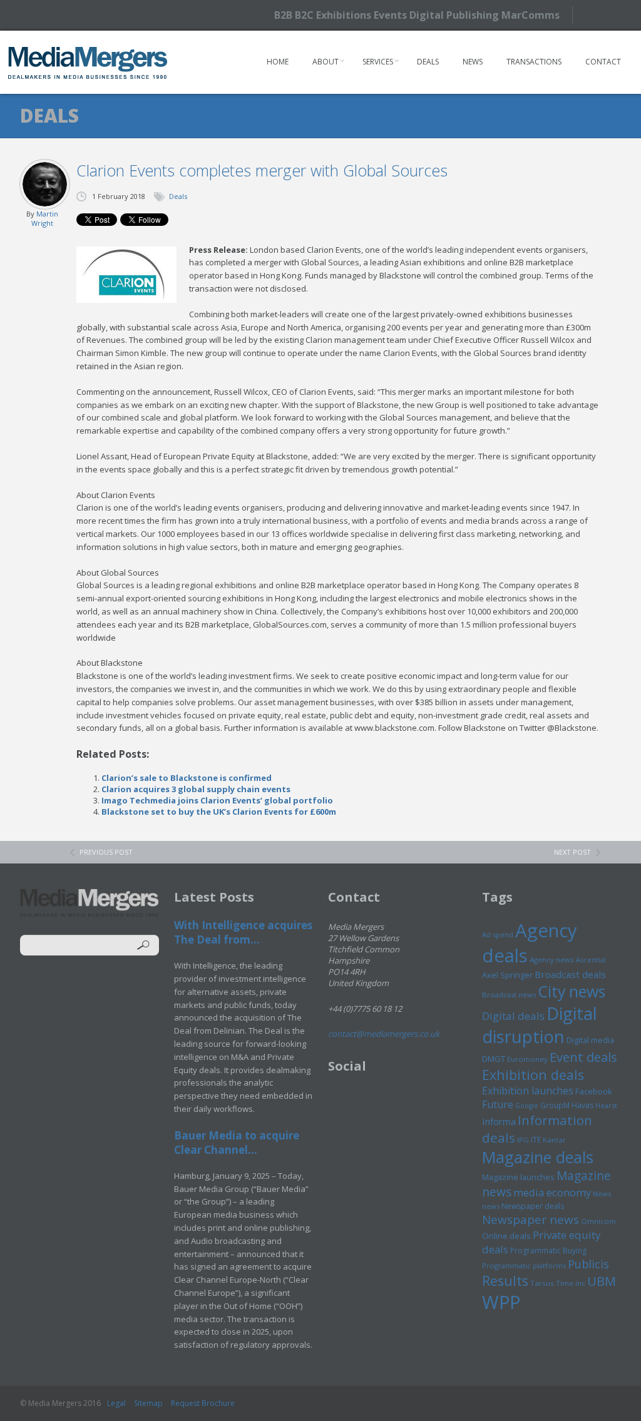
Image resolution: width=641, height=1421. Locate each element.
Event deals (583, 1057)
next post (572, 852)
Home (278, 61)
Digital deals (513, 1016)
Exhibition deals (533, 1075)
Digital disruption (539, 1025)
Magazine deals (537, 1157)
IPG (523, 1139)
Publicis (588, 1263)
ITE (536, 1139)
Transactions (534, 61)
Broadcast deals (570, 974)
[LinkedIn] (617, 14)
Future (497, 1104)
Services (377, 61)
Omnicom (598, 1221)
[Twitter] (596, 15)
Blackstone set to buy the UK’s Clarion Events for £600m (218, 811)
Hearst (606, 1105)
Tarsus (542, 1283)
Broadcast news (509, 994)
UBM (601, 1281)
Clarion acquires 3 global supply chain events (195, 789)
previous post (106, 852)
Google (526, 1105)
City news (571, 991)
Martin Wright (44, 218)
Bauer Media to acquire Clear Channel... (236, 1142)
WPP (501, 1302)
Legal (116, 1403)
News (473, 61)
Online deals (506, 1235)
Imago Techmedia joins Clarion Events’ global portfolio (217, 800)
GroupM (555, 1105)
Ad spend (497, 934)
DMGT (493, 1058)
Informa (499, 1121)
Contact (603, 61)
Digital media (590, 1040)
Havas (582, 1105)
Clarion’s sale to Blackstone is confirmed (186, 777)
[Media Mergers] (88, 62)
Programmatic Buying (548, 1250)
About (325, 61)
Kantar (554, 1139)
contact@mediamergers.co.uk (383, 1033)
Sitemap (148, 1403)
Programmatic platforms (524, 1265)
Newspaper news (530, 1219)
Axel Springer (507, 974)
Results (505, 1280)
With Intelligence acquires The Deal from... (243, 932)
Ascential (591, 959)
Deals (428, 61)
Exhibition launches (527, 1091)
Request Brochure (203, 1403)
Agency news (552, 959)
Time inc (570, 1283)
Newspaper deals (532, 1206)
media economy (552, 1192)
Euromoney (527, 1059)
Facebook (593, 1091)
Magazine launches (518, 1177)
